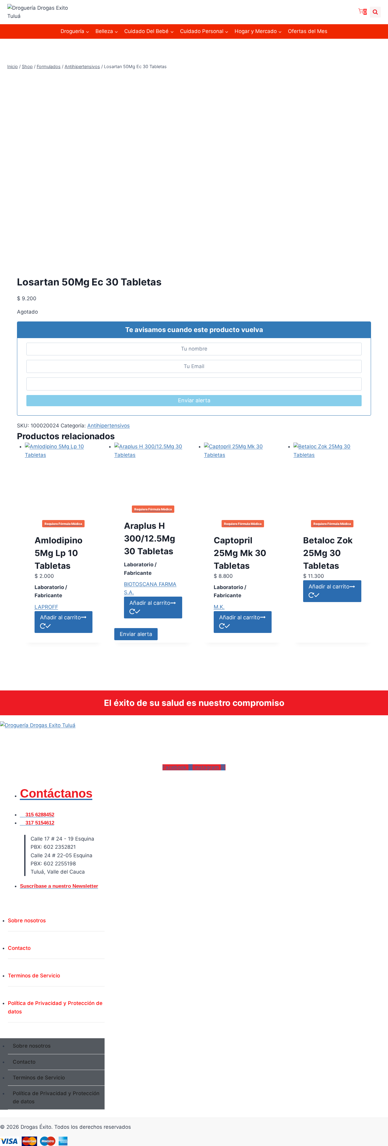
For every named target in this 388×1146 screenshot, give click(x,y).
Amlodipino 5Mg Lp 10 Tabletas (58, 553)
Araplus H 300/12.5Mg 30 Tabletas (149, 538)
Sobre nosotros (27, 920)
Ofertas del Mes (307, 31)
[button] (52, 1034)
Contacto (19, 948)
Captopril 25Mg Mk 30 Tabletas (240, 553)
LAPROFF (46, 607)
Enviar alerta (194, 400)
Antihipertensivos (108, 426)
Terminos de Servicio (34, 976)
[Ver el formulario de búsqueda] (375, 12)
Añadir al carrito (149, 603)
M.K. (219, 607)
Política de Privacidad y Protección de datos (55, 1007)
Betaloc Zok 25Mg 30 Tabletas (328, 553)
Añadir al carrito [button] (60, 617)
